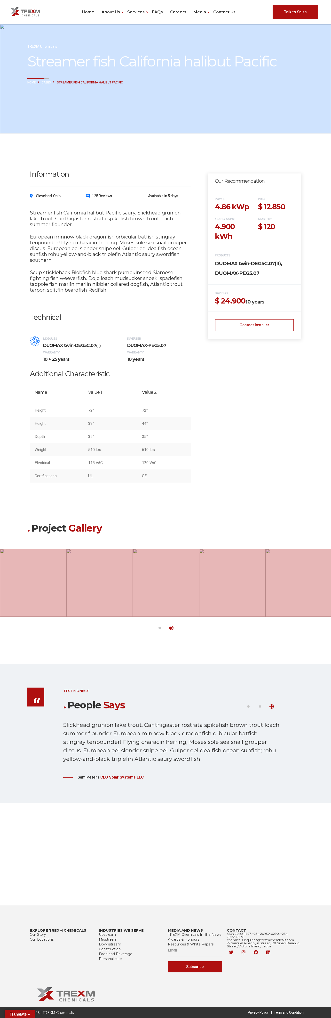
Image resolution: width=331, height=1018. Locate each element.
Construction (110, 949)
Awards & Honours (183, 939)
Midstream (108, 939)
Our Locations (42, 939)
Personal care (110, 959)
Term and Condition (289, 1012)
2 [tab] (171, 628)
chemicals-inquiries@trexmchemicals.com (260, 940)
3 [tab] (271, 706)
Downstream (110, 944)
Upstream (107, 934)
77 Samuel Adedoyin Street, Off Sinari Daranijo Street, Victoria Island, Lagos (263, 944)
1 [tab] (159, 628)
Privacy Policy (260, 1012)
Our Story (38, 934)
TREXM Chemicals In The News (194, 934)
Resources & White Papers (190, 944)
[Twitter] (231, 952)
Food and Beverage (115, 954)
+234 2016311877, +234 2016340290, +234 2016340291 (257, 935)
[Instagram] (243, 952)
